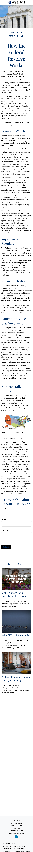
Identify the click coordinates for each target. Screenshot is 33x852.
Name (3, 508)
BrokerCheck (20, 848)
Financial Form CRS (10, 843)
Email (3, 519)
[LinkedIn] (16, 836)
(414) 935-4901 (18, 823)
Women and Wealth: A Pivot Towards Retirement (16, 594)
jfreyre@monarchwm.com (16, 834)
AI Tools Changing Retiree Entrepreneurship (16, 678)
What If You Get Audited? (15, 635)
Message (4, 530)
